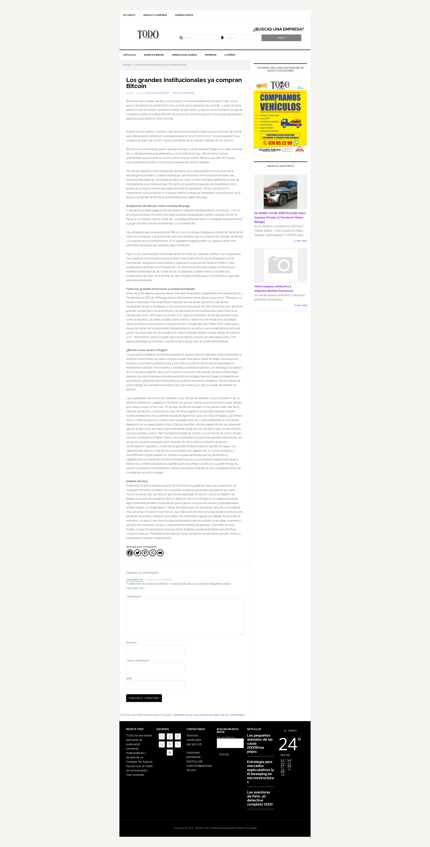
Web (129, 678)
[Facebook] (129, 552)
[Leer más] (300, 240)
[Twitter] (137, 552)
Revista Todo (148, 34)
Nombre (132, 642)
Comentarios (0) (134, 579)
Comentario (134, 596)
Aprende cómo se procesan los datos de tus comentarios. (209, 714)
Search (281, 37)
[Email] (160, 552)
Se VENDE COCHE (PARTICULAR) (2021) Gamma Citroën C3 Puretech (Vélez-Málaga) (280, 218)
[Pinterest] (145, 552)
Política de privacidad (222, 828)
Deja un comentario (184, 93)
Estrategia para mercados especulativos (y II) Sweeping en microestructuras (260, 772)
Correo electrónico (138, 660)
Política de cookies (246, 828)
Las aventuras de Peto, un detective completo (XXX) (260, 798)
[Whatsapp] (152, 552)
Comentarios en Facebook (158, 579)
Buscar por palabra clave (226, 737)
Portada (127, 65)
